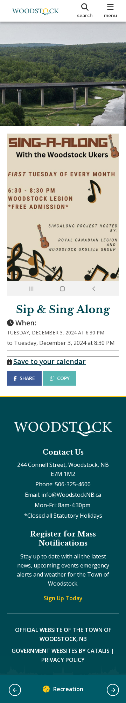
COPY (63, 378)
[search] (85, 11)
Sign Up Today (63, 598)
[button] (15, 690)
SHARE (27, 378)
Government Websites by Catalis (61, 651)
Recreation (68, 689)
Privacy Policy (63, 660)
